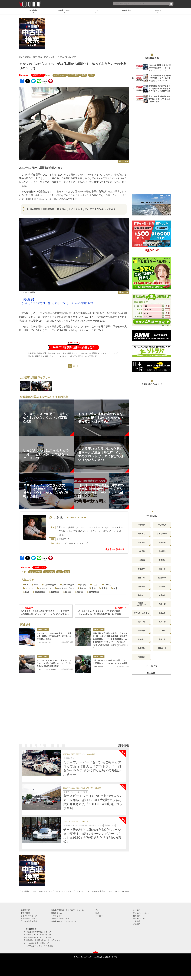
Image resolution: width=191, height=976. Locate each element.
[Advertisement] (74, 711)
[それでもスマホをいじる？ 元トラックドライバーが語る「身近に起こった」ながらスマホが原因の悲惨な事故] (27, 664)
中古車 (83, 588)
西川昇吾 (141, 630)
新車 (115, 588)
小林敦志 (141, 560)
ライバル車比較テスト (30, 916)
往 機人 (162, 630)
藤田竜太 (141, 595)
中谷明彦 (141, 525)
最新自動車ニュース (29, 918)
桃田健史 (162, 586)
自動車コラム (37, 75)
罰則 (91, 75)
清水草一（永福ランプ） (141, 604)
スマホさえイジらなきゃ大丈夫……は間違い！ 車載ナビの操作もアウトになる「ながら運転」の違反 (54, 636)
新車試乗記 (25, 910)
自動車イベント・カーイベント (76, 792)
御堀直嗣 (162, 542)
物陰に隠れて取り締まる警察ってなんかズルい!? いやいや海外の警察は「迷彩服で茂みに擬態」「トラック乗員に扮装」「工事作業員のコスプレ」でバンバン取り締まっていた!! (110, 637)
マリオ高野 (162, 525)
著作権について (139, 918)
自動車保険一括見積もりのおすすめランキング (43, 940)
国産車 (104, 588)
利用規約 (136, 916)
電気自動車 (94, 592)
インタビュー (56, 916)
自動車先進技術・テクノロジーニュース (67, 910)
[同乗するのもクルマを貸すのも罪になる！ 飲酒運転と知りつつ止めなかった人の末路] (83, 664)
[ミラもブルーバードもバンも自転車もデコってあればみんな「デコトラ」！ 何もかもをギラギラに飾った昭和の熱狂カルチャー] (41, 763)
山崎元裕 (141, 551)
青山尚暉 (141, 569)
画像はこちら (123, 161)
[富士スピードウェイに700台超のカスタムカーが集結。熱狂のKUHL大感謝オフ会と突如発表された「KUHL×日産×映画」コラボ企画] (41, 797)
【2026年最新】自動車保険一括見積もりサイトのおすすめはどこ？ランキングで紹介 (70, 209)
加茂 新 (162, 622)
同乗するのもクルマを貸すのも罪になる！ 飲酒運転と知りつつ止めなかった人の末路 (111, 661)
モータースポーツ (65, 588)
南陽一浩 (162, 569)
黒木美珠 (141, 648)
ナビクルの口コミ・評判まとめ (36, 943)
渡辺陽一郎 (46, 642)
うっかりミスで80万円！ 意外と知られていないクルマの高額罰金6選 (57, 303)
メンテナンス (45, 588)
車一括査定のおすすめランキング (37, 932)
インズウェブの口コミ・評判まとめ (38, 946)
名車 (94, 588)
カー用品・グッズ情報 (60, 918)
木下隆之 (141, 657)
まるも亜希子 (162, 534)
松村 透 (141, 622)
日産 (27, 592)
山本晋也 (162, 551)
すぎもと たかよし (141, 613)
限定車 (80, 592)
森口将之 (162, 560)
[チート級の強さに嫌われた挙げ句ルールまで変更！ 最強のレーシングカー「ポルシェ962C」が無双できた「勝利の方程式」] (41, 830)
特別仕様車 (40, 592)
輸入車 (68, 592)
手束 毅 (162, 639)
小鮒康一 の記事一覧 (115, 549)
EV (26, 585)
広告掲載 (136, 921)
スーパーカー (68, 585)
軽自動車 (55, 592)
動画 (97, 913)
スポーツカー (50, 585)
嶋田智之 (141, 534)
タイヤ (83, 585)
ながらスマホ (59, 75)
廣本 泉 (141, 578)
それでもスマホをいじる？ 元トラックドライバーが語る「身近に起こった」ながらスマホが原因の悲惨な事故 (54, 663)
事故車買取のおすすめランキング (37, 937)
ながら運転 (73, 75)
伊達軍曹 (141, 542)
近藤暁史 (162, 595)
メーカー (99, 916)
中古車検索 (25, 913)
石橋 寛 (84, 821)
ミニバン (29, 588)
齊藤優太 (101, 667)
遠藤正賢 (162, 613)
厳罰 (84, 75)
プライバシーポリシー (142, 913)
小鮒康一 (52, 57)
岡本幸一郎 (162, 648)
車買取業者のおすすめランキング (37, 935)
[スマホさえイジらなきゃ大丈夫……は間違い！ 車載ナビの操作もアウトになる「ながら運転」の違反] (27, 637)
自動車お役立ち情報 (29, 921)
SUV (36, 585)
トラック (108, 585)
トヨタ (95, 585)
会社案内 (136, 910)
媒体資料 (136, 924)
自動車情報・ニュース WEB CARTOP (35, 891)
